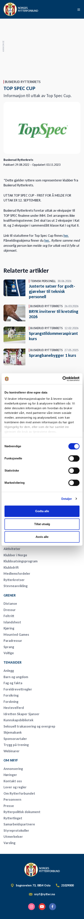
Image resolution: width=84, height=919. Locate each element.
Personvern (12, 799)
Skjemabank (13, 732)
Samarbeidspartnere (19, 824)
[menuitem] (31, 549)
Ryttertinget (13, 818)
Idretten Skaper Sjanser (21, 714)
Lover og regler (15, 787)
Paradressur (13, 640)
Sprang (9, 647)
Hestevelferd (14, 708)
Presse (9, 806)
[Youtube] (42, 906)
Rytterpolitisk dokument (22, 812)
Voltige (9, 653)
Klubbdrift (11, 567)
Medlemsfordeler (17, 573)
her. (66, 235)
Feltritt (9, 616)
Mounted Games (16, 634)
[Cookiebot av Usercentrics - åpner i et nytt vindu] (62, 378)
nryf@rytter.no (44, 894)
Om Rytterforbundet (19, 793)
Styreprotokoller (16, 830)
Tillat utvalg (42, 524)
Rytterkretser (14, 580)
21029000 (67, 885)
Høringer (10, 775)
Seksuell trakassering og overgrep (29, 726)
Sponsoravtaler (15, 739)
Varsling (9, 843)
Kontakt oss (13, 781)
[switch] (74, 458)
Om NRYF (11, 760)
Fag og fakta (13, 683)
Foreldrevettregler (18, 689)
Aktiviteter (12, 549)
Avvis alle (42, 536)
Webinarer (12, 751)
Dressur (10, 610)
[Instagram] (31, 906)
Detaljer (66, 498)
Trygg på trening (16, 745)
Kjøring (9, 628)
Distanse (10, 603)
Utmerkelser (13, 836)
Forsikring (11, 695)
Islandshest (12, 622)
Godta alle (42, 511)
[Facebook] (52, 906)
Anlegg (9, 671)
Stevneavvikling (16, 586)
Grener (10, 595)
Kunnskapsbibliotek (18, 720)
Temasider (12, 662)
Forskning (11, 701)
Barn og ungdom (16, 677)
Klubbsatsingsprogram (21, 561)
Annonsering (13, 769)
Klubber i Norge (15, 555)
